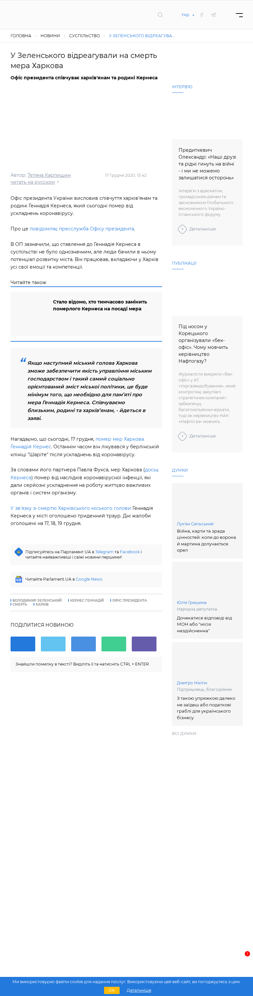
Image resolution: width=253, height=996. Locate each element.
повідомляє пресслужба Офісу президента (82, 229)
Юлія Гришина (192, 602)
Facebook (130, 551)
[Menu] (239, 14)
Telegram (104, 551)
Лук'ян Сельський (195, 523)
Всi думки (184, 733)
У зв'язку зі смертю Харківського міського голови (71, 508)
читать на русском (33, 182)
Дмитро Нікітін (192, 682)
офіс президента (129, 601)
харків (42, 605)
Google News (89, 579)
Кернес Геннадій (87, 601)
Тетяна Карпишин (49, 175)
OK (112, 990)
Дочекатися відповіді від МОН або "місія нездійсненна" (204, 624)
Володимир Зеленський (37, 601)
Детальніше (202, 228)
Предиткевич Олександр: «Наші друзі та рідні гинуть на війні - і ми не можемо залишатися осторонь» (207, 164)
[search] (160, 14)
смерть (20, 605)
